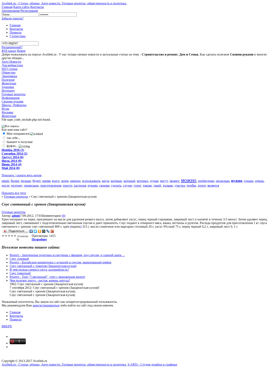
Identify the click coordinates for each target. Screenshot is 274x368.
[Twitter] (35, 231)
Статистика (17, 36)
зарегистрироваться (45, 305)
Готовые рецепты (13, 94)
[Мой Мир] (44, 231)
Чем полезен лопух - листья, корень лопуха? (40, 280)
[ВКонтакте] (31, 231)
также (147, 185)
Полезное (8, 79)
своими (104, 185)
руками (93, 185)
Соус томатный (20, 273)
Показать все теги (14, 193)
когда (105, 181)
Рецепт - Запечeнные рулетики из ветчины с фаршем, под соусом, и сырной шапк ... (67, 255)
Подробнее (39, 239)
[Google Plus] (52, 231)
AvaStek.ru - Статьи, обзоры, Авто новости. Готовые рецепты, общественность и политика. (64, 3)
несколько (222, 181)
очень (259, 181)
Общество (8, 72)
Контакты (37, 7)
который (129, 181)
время (46, 181)
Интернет (8, 90)
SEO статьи (9, 69)
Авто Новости (11, 61)
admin (16, 215)
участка (180, 185)
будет (36, 181)
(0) (63, 215)
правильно (31, 185)
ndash (5, 181)
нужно (236, 181)
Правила (15, 32)
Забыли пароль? (12, 18)
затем (64, 181)
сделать (116, 185)
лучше (154, 181)
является (213, 185)
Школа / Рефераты (14, 105)
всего (55, 181)
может (174, 181)
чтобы (191, 185)
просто (67, 185)
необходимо (206, 181)
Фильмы (7, 112)
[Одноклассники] (40, 231)
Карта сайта (21, 7)
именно (75, 181)
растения (80, 185)
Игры (5, 108)
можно (188, 180)
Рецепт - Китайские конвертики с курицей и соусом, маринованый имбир (60, 262)
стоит (137, 185)
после (5, 185)
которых (142, 181)
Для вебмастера (12, 65)
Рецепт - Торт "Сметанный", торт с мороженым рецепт (47, 277)
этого (202, 185)
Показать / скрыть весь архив (22, 175)
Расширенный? (12, 47)
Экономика (9, 76)
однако (248, 181)
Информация (10, 98)
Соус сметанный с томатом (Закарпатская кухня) (43, 266)
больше (26, 181)
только (168, 185)
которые (116, 181)
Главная (7, 7)
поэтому (16, 185)
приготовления (50, 185)
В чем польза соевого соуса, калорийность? (39, 269)
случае (127, 185)
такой (157, 185)
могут (164, 181)
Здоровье (8, 87)
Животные (9, 83)
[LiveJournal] (48, 231)
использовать (91, 181)
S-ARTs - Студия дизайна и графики (152, 364)
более (15, 181)
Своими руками (12, 101)
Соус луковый (19, 258)
